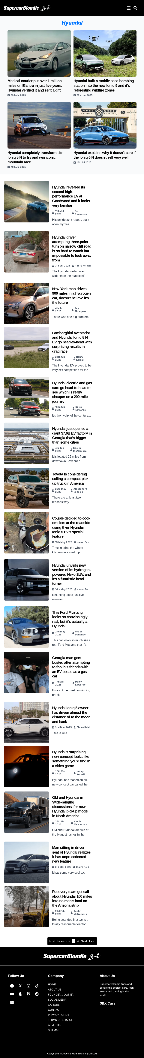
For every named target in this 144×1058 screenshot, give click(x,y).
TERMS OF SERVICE (60, 1019)
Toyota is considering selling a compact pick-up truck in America (70, 478)
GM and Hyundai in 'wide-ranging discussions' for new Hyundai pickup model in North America (70, 806)
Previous (63, 941)
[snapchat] (20, 994)
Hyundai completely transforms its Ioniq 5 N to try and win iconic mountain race (35, 157)
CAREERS (54, 1004)
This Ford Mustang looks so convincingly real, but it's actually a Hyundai (69, 619)
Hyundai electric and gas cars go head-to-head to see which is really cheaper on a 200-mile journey (72, 392)
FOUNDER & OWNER (61, 994)
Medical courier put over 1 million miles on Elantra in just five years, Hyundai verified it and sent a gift (35, 85)
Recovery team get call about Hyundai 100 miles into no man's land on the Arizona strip (72, 898)
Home (52, 984)
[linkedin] (12, 1002)
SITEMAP (53, 1030)
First (52, 941)
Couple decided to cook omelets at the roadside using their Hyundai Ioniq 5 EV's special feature (71, 527)
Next (84, 941)
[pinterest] (37, 994)
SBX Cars (107, 1003)
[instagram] (28, 986)
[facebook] (12, 986)
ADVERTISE (55, 1024)
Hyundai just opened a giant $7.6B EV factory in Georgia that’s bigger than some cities (72, 435)
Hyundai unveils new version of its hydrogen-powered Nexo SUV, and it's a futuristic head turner (71, 574)
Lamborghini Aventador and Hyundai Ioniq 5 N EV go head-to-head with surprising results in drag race (72, 342)
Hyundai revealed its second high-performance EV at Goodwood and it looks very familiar (71, 196)
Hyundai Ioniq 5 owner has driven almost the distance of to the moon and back (71, 715)
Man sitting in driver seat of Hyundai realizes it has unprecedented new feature (71, 854)
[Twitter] (20, 986)
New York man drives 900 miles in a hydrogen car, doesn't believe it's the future (71, 296)
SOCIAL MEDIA (57, 999)
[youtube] (12, 994)
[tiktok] (37, 986)
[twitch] (28, 994)
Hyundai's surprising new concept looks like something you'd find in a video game (71, 759)
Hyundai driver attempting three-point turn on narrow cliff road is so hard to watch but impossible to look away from (71, 248)
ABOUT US (54, 989)
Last (92, 941)
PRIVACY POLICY (58, 1014)
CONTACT (54, 1009)
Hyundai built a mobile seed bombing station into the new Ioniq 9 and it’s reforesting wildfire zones (104, 85)
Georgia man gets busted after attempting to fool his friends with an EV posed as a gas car (71, 667)
